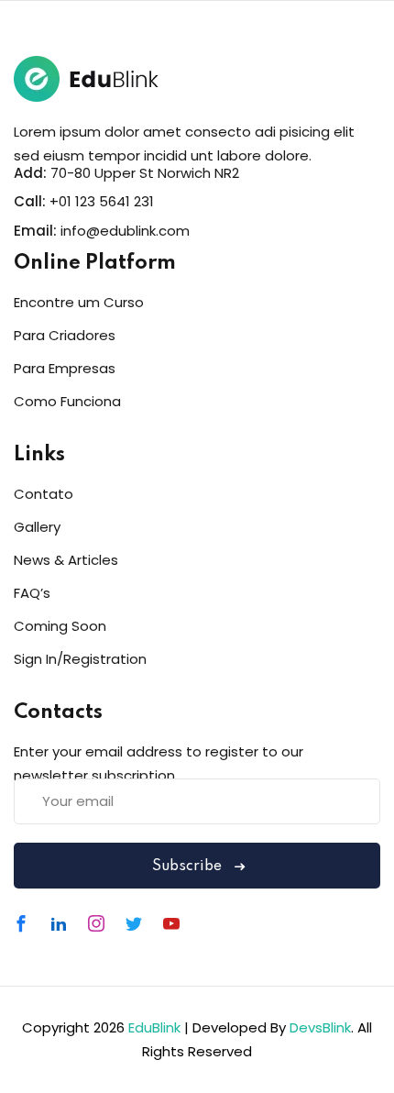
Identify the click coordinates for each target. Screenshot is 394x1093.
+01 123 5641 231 (101, 201)
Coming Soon (60, 625)
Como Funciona (67, 401)
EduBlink (154, 1027)
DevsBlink (320, 1027)
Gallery (37, 526)
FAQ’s (32, 592)
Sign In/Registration (80, 658)
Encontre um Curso (79, 302)
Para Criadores (64, 335)
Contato (43, 493)
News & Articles (66, 559)
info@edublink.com (125, 230)
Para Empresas (64, 368)
